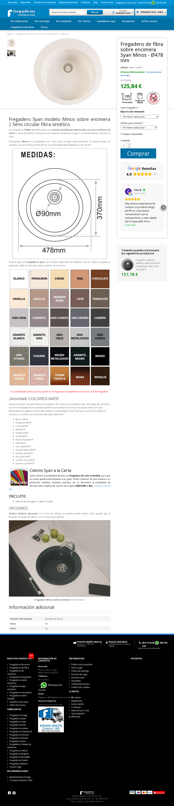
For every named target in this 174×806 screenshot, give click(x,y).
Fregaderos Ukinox (19, 750)
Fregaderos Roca (18, 741)
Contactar (85, 2)
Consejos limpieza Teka (21, 780)
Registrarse (76, 700)
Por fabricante (19, 21)
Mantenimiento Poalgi (20, 777)
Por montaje (42, 21)
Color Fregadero (129, 107)
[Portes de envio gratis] (51, 719)
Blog (95, 2)
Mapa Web (25, 2)
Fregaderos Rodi (18, 724)
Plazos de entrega (80, 670)
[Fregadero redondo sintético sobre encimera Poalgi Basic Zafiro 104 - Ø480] (127, 264)
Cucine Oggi (15, 766)
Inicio (9, 34)
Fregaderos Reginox (19, 753)
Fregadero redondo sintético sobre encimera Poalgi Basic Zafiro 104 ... (148, 263)
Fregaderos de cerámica (15, 672)
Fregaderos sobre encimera (17, 682)
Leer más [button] (130, 225)
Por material (63, 21)
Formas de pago (79, 674)
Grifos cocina (149, 21)
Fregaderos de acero (20, 664)
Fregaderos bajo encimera (16, 688)
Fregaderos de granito (20, 677)
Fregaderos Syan (18, 718)
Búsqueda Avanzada (68, 2)
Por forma (84, 21)
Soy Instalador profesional (77, 715)
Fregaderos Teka (18, 721)
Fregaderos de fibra (19, 667)
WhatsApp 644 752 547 (50, 688)
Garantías (76, 680)
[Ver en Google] (128, 191)
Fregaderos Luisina (19, 728)
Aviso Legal (76, 667)
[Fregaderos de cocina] (21, 12)
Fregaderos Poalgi (18, 715)
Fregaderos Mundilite (20, 757)
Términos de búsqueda (45, 2)
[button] (120, 207)
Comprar (138, 153)
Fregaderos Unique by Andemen (19, 746)
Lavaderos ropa (106, 21)
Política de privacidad (81, 664)
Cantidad (125, 140)
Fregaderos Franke (19, 760)
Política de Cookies (80, 687)
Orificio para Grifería (131, 123)
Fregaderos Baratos (22, 27)
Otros (44, 27)
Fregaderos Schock (19, 738)
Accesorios (128, 21)
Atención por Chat (80, 710)
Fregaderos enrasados (21, 692)
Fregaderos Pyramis (19, 734)
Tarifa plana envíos (80, 684)
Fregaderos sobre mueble (17, 697)
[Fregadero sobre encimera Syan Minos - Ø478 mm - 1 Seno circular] (11, 42)
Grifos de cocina (17, 705)
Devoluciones (77, 677)
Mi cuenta (12, 2)
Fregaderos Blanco (19, 763)
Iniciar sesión (107, 2)
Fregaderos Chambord (21, 731)
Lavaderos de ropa (19, 701)
